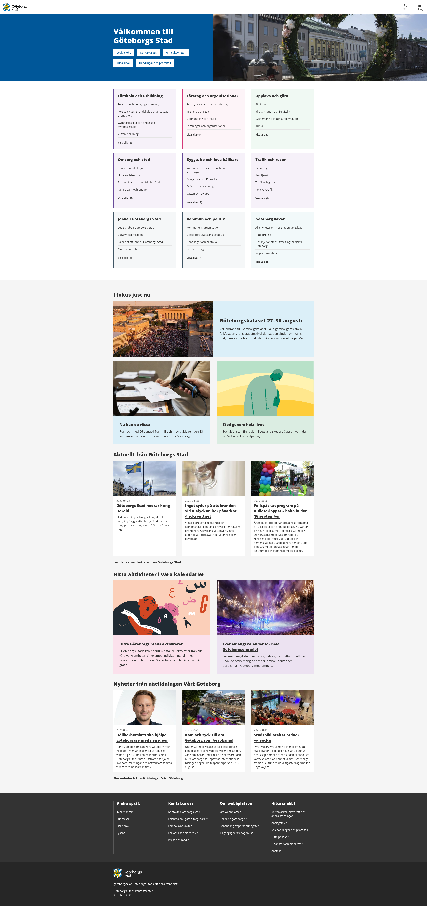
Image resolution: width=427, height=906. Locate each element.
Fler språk (123, 826)
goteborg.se (121, 884)
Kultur (259, 126)
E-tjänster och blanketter (287, 844)
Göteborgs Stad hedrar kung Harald (143, 508)
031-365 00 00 (122, 895)
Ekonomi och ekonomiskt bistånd (139, 182)
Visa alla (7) (266, 135)
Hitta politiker (280, 837)
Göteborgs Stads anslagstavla (205, 235)
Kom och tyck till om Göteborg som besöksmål (209, 737)
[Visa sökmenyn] (405, 7)
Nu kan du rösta (134, 424)
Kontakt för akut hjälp (131, 168)
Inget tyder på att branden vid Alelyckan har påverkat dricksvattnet (211, 511)
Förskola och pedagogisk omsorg (138, 104)
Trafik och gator (265, 182)
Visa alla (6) (130, 143)
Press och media (178, 840)
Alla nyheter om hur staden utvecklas (278, 227)
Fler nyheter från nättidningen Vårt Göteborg (148, 778)
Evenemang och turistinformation (276, 119)
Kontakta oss (148, 52)
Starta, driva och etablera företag (207, 104)
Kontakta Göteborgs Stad (184, 812)
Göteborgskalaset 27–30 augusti (261, 320)
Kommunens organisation (203, 227)
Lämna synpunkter (180, 826)
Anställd (276, 851)
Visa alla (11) (197, 202)
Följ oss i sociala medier (183, 833)
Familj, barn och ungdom (133, 189)
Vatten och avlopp (198, 193)
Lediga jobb (124, 52)
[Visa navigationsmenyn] (420, 7)
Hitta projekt (263, 235)
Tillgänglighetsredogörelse (236, 833)
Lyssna (121, 833)
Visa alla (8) (130, 258)
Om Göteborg (195, 249)
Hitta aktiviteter (176, 52)
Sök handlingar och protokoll (289, 830)
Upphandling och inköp (201, 119)
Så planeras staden (267, 253)
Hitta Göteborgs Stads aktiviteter (151, 643)
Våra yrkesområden (130, 235)
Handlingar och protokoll (155, 63)
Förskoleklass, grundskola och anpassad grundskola (143, 113)
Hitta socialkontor (129, 175)
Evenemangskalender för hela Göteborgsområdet (251, 646)
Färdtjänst (261, 175)
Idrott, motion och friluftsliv (272, 111)
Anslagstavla (279, 823)
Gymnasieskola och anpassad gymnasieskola (136, 125)
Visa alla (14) (198, 258)
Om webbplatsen (230, 812)
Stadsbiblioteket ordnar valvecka (276, 737)
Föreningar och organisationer (206, 126)
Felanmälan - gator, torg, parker (188, 819)
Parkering (261, 168)
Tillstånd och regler (199, 111)
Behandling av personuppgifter (239, 826)
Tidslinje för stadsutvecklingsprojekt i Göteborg (278, 244)
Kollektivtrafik (263, 189)
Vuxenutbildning (128, 134)
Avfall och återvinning (200, 186)
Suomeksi (123, 819)
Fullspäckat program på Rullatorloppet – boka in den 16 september (281, 511)
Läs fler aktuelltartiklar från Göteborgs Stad (147, 562)
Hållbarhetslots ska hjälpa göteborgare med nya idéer (142, 737)
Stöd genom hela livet (243, 424)
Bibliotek (260, 104)
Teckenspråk (125, 812)
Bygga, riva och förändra (202, 179)
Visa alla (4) (201, 135)
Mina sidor (123, 63)
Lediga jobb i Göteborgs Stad (136, 227)
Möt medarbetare (129, 249)
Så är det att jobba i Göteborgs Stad (140, 242)
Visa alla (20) (128, 198)
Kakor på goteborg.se (233, 819)
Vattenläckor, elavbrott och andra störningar (208, 170)
